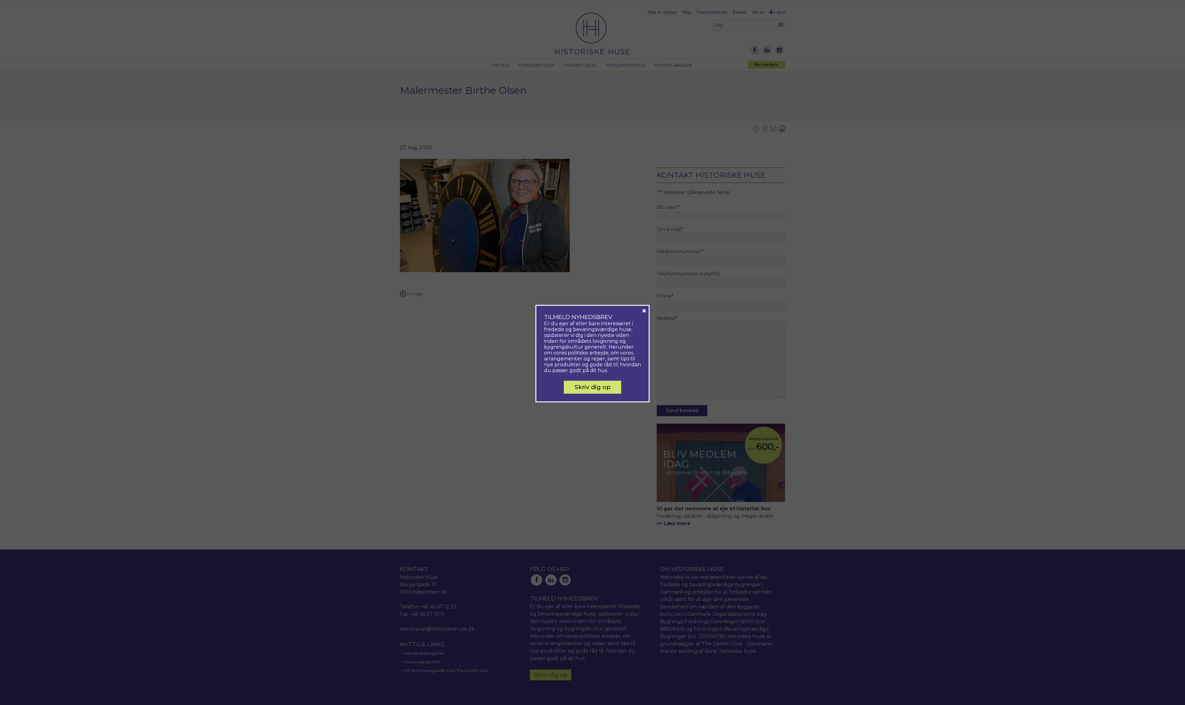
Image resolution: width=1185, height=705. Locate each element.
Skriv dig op (593, 387)
